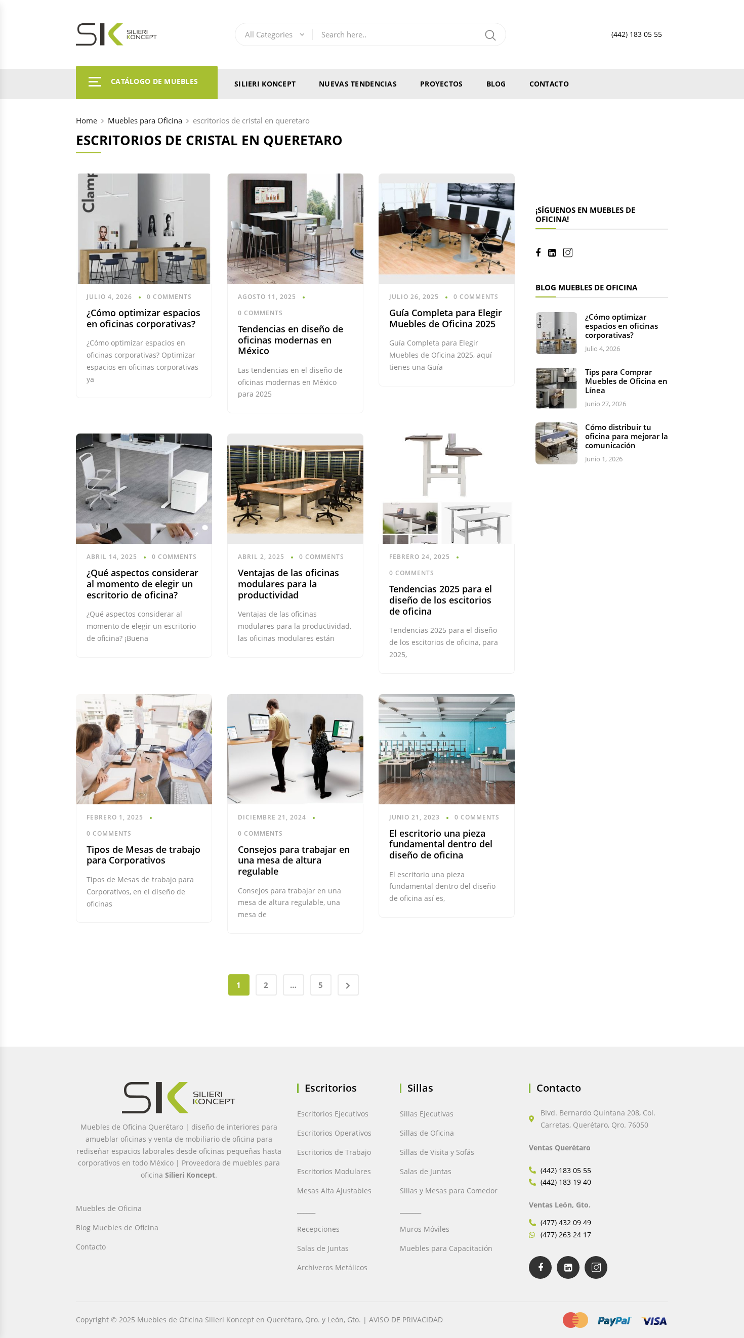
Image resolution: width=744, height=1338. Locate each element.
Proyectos (441, 84)
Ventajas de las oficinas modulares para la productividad (288, 583)
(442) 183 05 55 (636, 34)
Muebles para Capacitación (446, 1248)
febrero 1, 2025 (115, 817)
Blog (496, 84)
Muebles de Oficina (109, 1208)
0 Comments (169, 296)
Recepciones (318, 1229)
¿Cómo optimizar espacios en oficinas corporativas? (143, 318)
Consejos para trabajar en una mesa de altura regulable (294, 860)
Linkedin (555, 252)
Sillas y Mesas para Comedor (449, 1190)
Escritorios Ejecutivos (332, 1113)
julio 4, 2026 (109, 296)
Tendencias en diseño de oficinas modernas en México (290, 340)
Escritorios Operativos (334, 1133)
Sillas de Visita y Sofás (437, 1152)
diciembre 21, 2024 (272, 817)
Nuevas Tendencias (358, 84)
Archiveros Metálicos (332, 1267)
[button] (29, 1308)
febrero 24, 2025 (419, 556)
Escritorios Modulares (334, 1171)
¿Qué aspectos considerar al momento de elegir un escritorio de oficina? (142, 583)
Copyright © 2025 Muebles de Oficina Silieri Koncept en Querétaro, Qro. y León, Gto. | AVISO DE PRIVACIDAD (259, 1319)
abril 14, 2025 (112, 556)
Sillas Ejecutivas (426, 1113)
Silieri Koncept (265, 84)
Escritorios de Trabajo (334, 1152)
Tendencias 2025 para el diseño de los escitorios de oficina (440, 600)
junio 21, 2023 (414, 817)
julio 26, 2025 (414, 296)
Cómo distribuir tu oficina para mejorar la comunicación (626, 436)
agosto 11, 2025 (267, 296)
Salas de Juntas (323, 1248)
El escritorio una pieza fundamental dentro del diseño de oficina (440, 844)
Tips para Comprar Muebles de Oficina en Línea (626, 381)
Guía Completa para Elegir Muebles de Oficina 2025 (445, 318)
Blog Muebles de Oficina (117, 1227)
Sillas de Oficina (427, 1133)
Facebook (541, 252)
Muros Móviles (424, 1229)
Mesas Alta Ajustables (334, 1190)
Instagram (571, 253)
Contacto (549, 84)
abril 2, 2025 (261, 556)
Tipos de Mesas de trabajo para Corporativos (143, 855)
